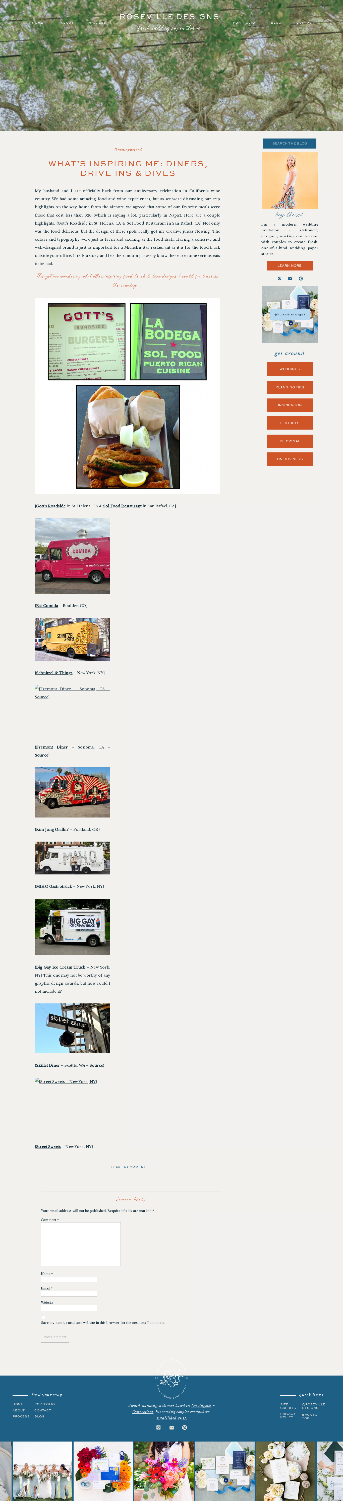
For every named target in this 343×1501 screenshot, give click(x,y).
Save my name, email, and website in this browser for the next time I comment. (103, 1323)
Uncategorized (128, 150)
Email (47, 1288)
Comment (50, 1220)
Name (47, 1274)
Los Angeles (201, 1405)
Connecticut (142, 1412)
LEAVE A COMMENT (128, 1167)
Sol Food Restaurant (146, 223)
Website (47, 1303)
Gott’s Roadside (72, 223)
